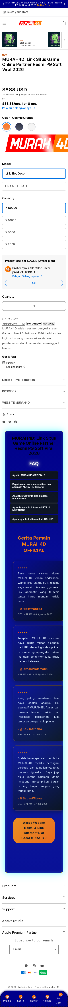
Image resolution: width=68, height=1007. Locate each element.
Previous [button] (3, 4)
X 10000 (10, 220)
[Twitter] (10, 422)
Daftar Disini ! (45, 5)
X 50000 (11, 208)
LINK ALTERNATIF (16, 186)
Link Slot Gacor (15, 173)
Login (20, 1000)
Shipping (20, 94)
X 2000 (10, 244)
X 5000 (10, 232)
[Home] (30, 23)
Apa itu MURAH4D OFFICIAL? (29, 475)
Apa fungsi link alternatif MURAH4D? (32, 519)
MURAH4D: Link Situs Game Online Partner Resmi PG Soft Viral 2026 (34, 4)
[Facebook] (4, 422)
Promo (7, 1000)
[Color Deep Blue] (19, 127)
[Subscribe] (54, 949)
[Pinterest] (16, 422)
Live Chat (58, 1000)
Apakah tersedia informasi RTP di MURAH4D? (31, 509)
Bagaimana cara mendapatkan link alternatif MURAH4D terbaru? (31, 485)
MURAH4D (48, 323)
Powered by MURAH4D (47, 987)
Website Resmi (26, 987)
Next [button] (64, 4)
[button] (4, 23)
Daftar (34, 1000)
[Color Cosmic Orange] (6, 126)
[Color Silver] (32, 127)
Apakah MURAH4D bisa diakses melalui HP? (30, 497)
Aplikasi (47, 1000)
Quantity (8, 296)
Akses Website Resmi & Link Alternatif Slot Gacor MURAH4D (34, 830)
